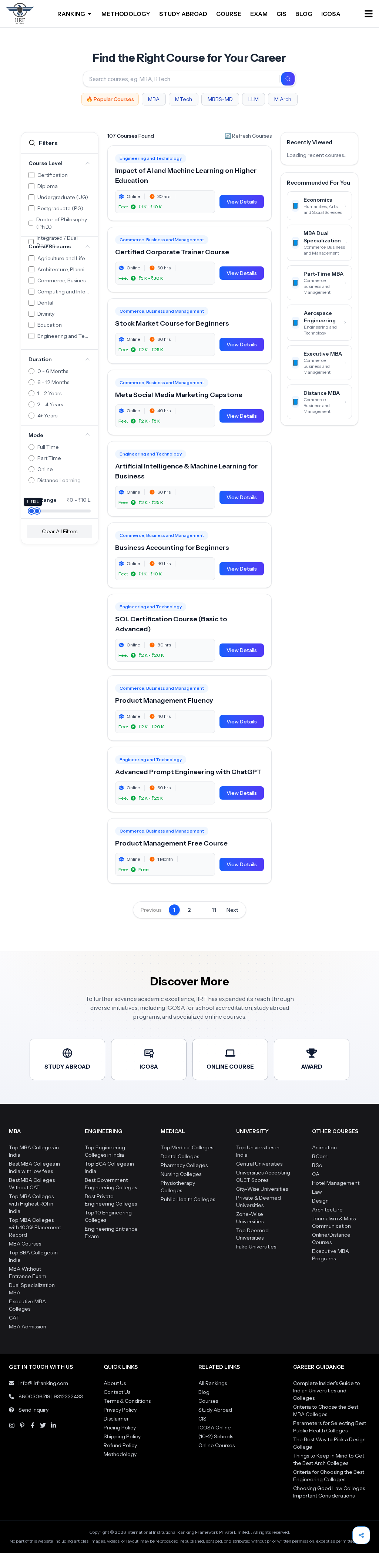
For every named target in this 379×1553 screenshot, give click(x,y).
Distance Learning (59, 480)
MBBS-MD (220, 99)
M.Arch (282, 99)
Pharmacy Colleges (184, 1165)
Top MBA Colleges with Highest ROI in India (31, 1203)
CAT (14, 1317)
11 (214, 910)
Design (320, 1200)
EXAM (259, 13)
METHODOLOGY (125, 13)
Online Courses (216, 1445)
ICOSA (331, 13)
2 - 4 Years (50, 404)
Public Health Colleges (188, 1199)
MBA (154, 99)
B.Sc (317, 1165)
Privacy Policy (120, 1409)
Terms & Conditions (127, 1401)
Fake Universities (256, 1246)
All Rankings (212, 1383)
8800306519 (34, 1396)
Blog (203, 1392)
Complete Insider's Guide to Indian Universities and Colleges (326, 1390)
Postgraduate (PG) (60, 208)
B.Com (320, 1156)
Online (45, 469)
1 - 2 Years (49, 393)
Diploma (47, 186)
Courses (208, 1401)
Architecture (327, 1209)
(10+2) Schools (215, 1436)
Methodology (120, 1454)
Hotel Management (335, 1183)
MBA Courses (25, 1243)
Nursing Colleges (181, 1174)
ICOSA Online (214, 1427)
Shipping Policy (122, 1436)
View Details (242, 201)
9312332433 (68, 1396)
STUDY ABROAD (183, 13)
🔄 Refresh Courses (248, 135)
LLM (253, 99)
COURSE (228, 13)
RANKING (71, 13)
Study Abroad (215, 1409)
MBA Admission (27, 1326)
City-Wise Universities (262, 1189)
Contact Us (117, 1392)
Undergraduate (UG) (62, 197)
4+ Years (47, 415)
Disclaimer (116, 1418)
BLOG (303, 13)
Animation (324, 1147)
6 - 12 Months (53, 382)
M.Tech (183, 99)
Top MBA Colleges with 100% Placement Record (35, 1227)
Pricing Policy (120, 1427)
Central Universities (259, 1163)
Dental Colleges (180, 1156)
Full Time (48, 447)
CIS (281, 13)
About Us (115, 1383)
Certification (52, 175)
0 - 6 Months (52, 371)
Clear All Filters (59, 531)
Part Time (49, 458)
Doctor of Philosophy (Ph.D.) (61, 223)
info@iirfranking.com (43, 1383)
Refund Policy (120, 1445)
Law (317, 1192)
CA (315, 1174)
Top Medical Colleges (187, 1147)
